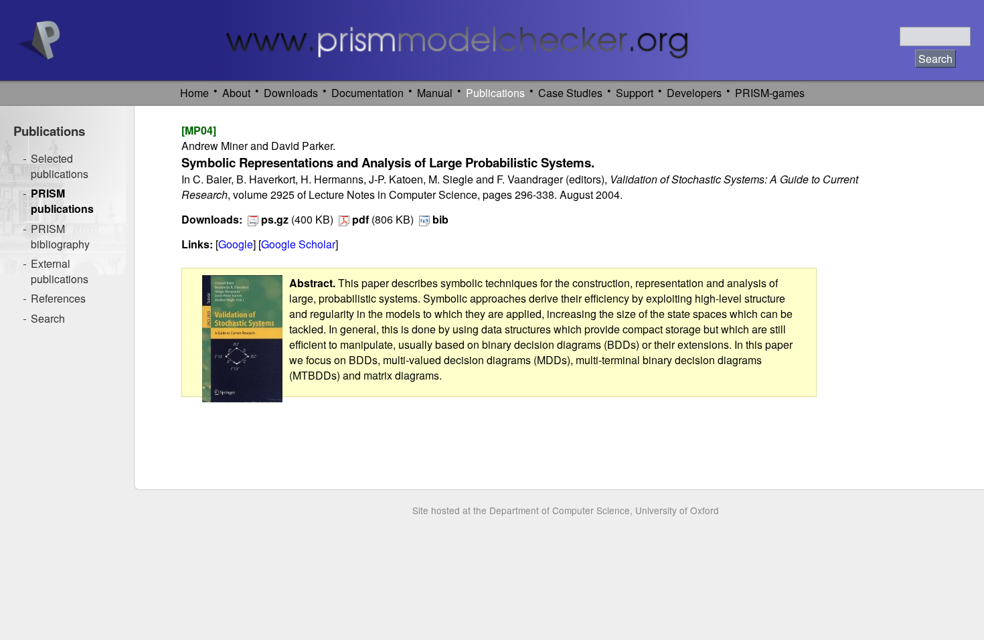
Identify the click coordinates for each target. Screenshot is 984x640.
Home (194, 92)
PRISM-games (770, 92)
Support (634, 92)
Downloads (291, 92)
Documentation (367, 92)
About (236, 92)
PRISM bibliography (60, 236)
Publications (495, 92)
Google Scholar (298, 244)
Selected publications (59, 166)
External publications (59, 271)
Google (235, 244)
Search (48, 318)
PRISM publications (62, 200)
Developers (694, 92)
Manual (435, 92)
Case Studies (570, 92)
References (58, 298)
